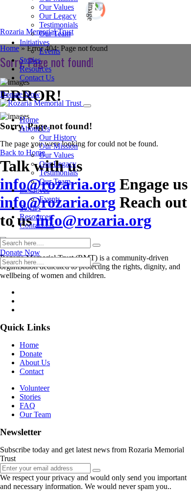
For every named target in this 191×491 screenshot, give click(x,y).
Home (29, 120)
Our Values (56, 7)
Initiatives (34, 42)
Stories (30, 60)
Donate (31, 354)
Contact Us (37, 77)
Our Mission (58, 146)
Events (49, 51)
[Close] (87, 105)
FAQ (27, 405)
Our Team (55, 33)
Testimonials (58, 25)
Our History (57, 137)
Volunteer (34, 388)
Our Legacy (57, 16)
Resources (35, 69)
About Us (35, 128)
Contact (32, 371)
